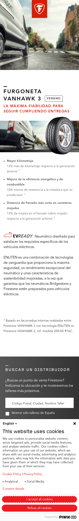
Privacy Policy (32, 474)
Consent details (13, 488)
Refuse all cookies (39, 508)
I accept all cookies (40, 499)
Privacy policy (45, 488)
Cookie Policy (12, 474)
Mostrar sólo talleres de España (33, 412)
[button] (39, 9)
